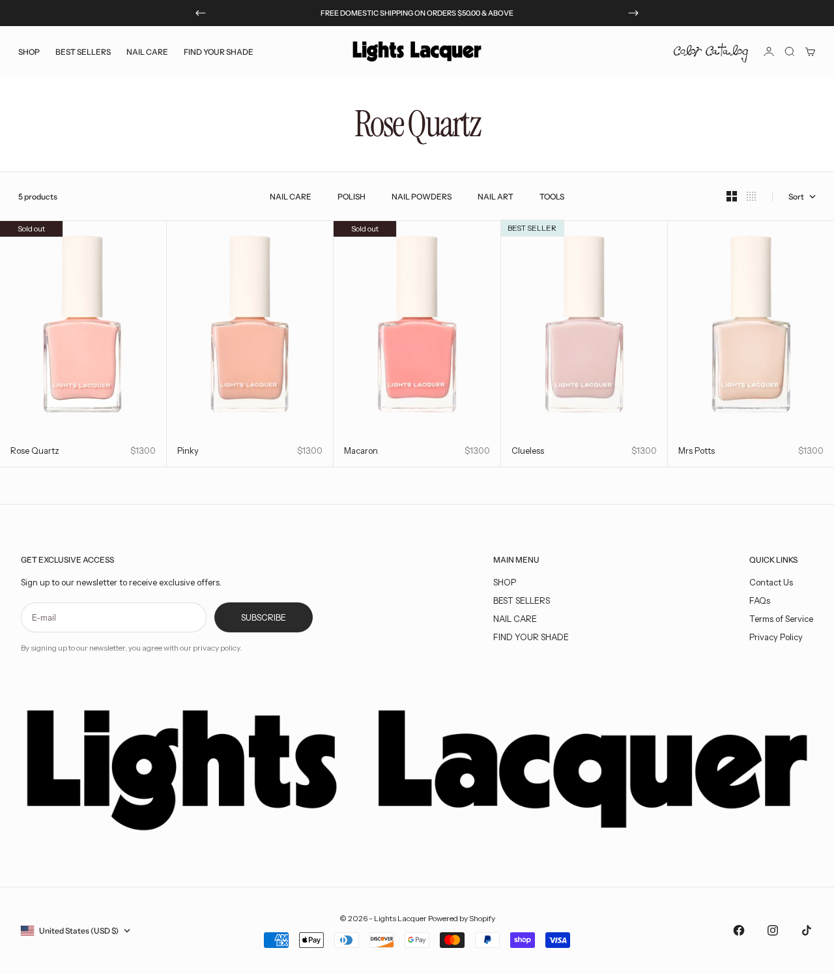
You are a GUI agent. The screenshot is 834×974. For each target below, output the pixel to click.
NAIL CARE (290, 196)
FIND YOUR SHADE (531, 637)
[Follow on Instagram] (772, 930)
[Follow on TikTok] (806, 930)
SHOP (504, 582)
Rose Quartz (34, 450)
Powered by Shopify (461, 918)
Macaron (361, 450)
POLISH (352, 196)
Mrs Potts (696, 450)
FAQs (759, 600)
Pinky (188, 450)
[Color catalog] (711, 51)
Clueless (527, 450)
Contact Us (771, 582)
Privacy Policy (776, 637)
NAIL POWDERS (422, 196)
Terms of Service (781, 618)
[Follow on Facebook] (738, 930)
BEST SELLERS (83, 51)
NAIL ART (495, 196)
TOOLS (551, 196)
